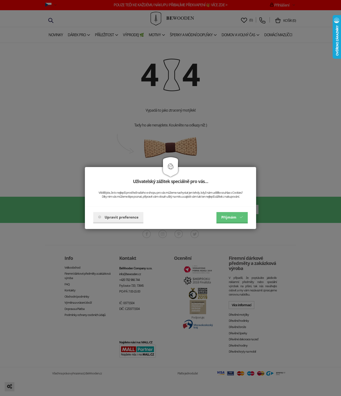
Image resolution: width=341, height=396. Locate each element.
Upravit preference (121, 217)
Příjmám (228, 217)
